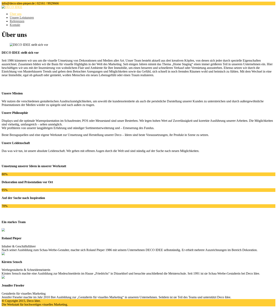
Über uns (15, 14)
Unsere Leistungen (22, 17)
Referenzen (17, 21)
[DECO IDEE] (12, 7)
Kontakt (15, 25)
